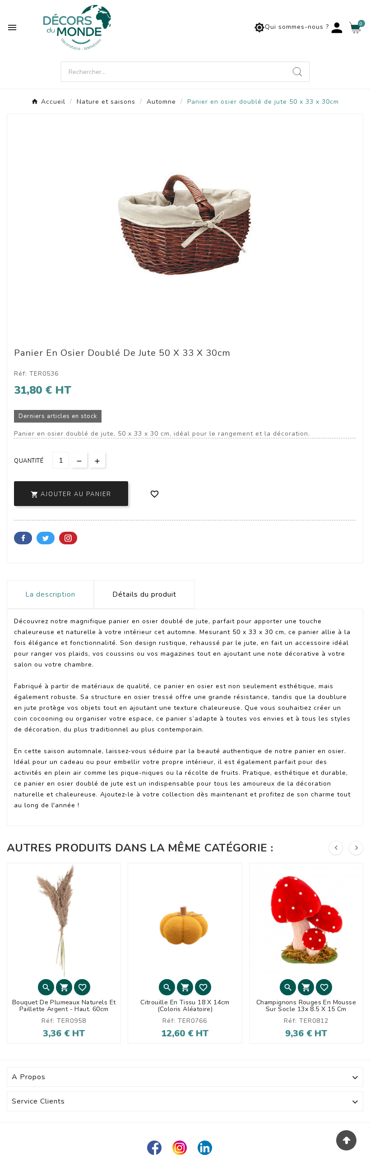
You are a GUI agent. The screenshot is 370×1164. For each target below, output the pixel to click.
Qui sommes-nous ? (291, 27)
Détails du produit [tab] (144, 594)
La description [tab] (50, 594)
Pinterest (68, 538)
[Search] (297, 72)
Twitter (46, 538)
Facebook (23, 538)
